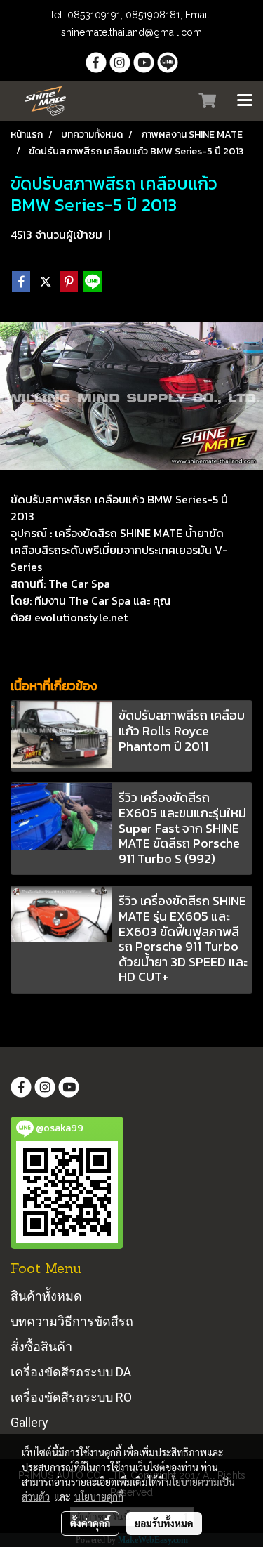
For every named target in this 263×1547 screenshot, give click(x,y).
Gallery (29, 1422)
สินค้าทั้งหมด (46, 1296)
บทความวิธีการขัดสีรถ (72, 1321)
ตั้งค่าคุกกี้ (90, 1523)
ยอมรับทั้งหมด (164, 1523)
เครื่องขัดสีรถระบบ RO (71, 1397)
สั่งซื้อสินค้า (41, 1346)
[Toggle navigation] (244, 101)
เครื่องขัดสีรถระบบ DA (71, 1371)
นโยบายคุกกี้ (98, 1496)
